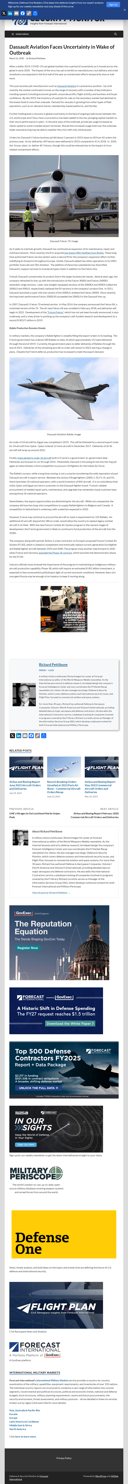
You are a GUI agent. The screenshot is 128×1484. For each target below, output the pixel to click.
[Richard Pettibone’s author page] (24, 694)
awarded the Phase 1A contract (55, 552)
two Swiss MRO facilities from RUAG (84, 252)
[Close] (124, 10)
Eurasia (13, 1414)
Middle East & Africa (20, 1425)
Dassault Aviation (66, 85)
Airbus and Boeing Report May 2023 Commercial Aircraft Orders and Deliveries (100, 787)
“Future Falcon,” (55, 312)
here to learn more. (26, 1436)
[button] (51, 670)
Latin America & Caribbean (24, 1421)
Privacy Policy (64, 1458)
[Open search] (115, 34)
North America (17, 1429)
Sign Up (113, 4)
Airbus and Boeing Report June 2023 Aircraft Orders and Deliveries (25, 785)
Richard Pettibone (37, 58)
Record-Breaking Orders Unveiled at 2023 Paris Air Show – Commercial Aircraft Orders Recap (64, 787)
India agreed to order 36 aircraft (34, 457)
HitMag (114, 1476)
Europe (13, 1417)
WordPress (100, 1476)
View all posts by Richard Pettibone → (51, 892)
